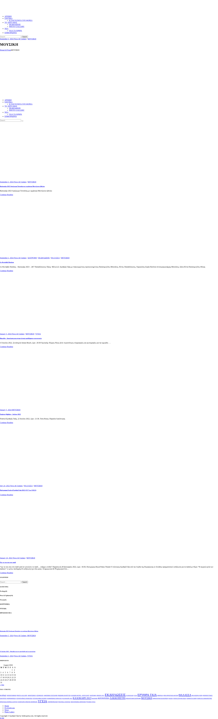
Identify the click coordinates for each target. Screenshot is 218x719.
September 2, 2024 (7, 39)
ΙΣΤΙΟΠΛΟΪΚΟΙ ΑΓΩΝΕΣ (40, 698)
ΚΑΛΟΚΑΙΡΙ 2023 (82, 698)
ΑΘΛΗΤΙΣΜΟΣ (32, 695)
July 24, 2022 (5, 486)
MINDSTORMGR (11, 695)
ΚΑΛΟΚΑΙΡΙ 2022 (67, 698)
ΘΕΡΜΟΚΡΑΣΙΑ (11, 698)
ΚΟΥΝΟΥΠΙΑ (103, 698)
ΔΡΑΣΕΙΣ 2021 (100, 695)
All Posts (7, 50)
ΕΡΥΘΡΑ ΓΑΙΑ (147, 695)
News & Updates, (20, 636)
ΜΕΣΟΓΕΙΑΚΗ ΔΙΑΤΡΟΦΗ (133, 698)
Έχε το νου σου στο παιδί (8, 562)
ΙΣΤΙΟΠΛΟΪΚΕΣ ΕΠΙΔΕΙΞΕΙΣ (24, 698)
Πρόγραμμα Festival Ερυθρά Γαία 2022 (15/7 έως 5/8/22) (18, 490)
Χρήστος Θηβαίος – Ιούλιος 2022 (10, 414)
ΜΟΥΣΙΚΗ (32, 39)
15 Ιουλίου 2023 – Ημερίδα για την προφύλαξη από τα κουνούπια (17, 651)
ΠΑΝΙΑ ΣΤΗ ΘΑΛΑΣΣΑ (179, 698)
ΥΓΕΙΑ (38, 334)
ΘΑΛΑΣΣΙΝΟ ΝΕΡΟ (197, 695)
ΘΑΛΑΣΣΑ (55, 258)
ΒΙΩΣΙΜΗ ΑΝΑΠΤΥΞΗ (64, 695)
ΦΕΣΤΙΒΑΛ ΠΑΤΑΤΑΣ (64, 702)
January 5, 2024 (6, 334)
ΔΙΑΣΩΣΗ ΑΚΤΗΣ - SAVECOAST (80, 695)
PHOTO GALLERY (22, 695)
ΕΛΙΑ (135, 695)
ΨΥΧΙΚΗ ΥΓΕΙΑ (90, 702)
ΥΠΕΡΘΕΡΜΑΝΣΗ (53, 702)
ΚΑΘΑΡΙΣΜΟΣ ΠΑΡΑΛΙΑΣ (54, 698)
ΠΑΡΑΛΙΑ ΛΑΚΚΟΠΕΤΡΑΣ (204, 698)
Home (2, 50)
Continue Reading (6, 195)
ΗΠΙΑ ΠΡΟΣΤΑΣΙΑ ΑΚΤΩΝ (170, 695)
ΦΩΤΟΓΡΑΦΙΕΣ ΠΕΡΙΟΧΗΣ (78, 702)
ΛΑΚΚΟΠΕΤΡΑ (118, 698)
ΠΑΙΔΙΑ (170, 698)
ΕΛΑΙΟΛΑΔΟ (130, 695)
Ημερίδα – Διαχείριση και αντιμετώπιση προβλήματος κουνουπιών (21, 338)
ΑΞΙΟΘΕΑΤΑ (39, 695)
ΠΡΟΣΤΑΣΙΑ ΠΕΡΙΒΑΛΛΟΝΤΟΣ (9, 702)
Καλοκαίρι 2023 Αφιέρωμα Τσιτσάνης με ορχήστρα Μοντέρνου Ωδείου (22, 186)
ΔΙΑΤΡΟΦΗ (32, 258)
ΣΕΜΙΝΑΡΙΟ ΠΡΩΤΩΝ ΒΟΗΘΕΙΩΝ (27, 702)
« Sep (2, 685)
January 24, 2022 (6, 558)
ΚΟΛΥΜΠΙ (95, 698)
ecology (3, 695)
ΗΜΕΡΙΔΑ (160, 695)
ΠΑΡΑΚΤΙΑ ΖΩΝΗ (192, 698)
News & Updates (20, 39)
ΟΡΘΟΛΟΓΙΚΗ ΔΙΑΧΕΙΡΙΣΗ (160, 698)
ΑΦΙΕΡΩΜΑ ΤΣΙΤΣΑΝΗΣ (51, 695)
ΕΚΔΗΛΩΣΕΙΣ (44, 258)
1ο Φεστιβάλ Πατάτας (7, 262)
